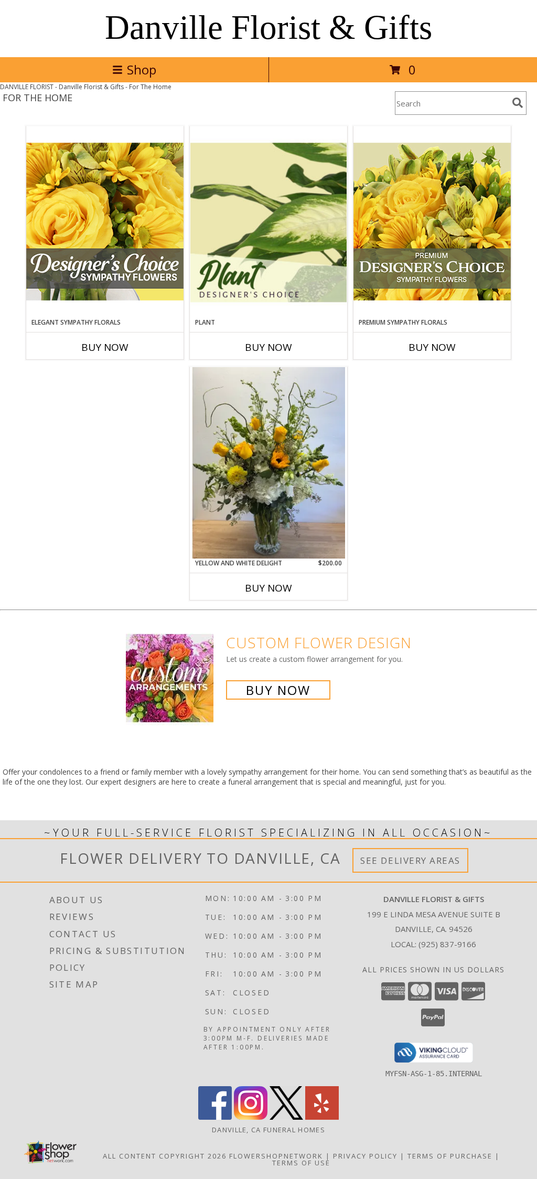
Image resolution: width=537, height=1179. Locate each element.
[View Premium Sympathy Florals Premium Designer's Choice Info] (432, 221)
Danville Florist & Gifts (268, 27)
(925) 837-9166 (447, 944)
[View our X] (286, 1117)
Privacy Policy (365, 1156)
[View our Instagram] (250, 1117)
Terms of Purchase (449, 1156)
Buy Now (104, 347)
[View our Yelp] (322, 1117)
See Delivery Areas (410, 860)
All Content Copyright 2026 (165, 1156)
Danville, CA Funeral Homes (268, 1129)
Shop (141, 69)
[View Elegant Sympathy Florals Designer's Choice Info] (105, 221)
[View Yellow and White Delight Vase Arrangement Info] (268, 463)
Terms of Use (301, 1162)
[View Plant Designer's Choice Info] (268, 222)
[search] (517, 103)
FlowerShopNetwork (276, 1156)
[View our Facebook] (215, 1117)
